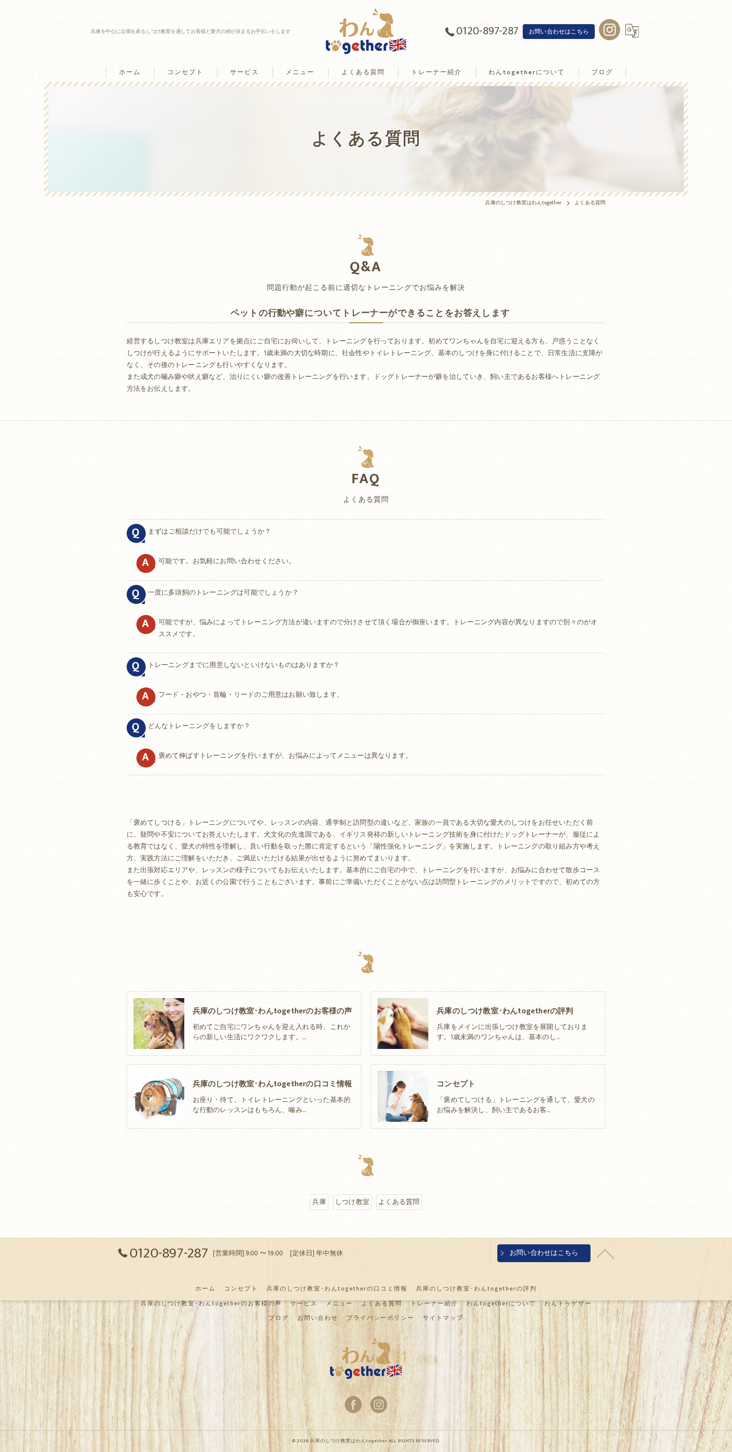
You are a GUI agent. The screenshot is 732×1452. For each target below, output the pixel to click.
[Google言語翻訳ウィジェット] (632, 31)
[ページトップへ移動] (605, 1253)
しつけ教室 (352, 1201)
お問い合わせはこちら (559, 31)
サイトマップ (443, 1318)
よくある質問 (398, 1201)
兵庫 (319, 1201)
